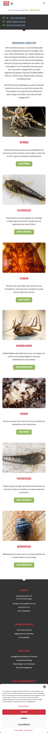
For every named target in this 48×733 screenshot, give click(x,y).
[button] (44, 687)
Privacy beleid (18, 730)
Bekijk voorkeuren (24, 725)
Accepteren (24, 712)
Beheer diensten (23, 706)
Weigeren (24, 718)
